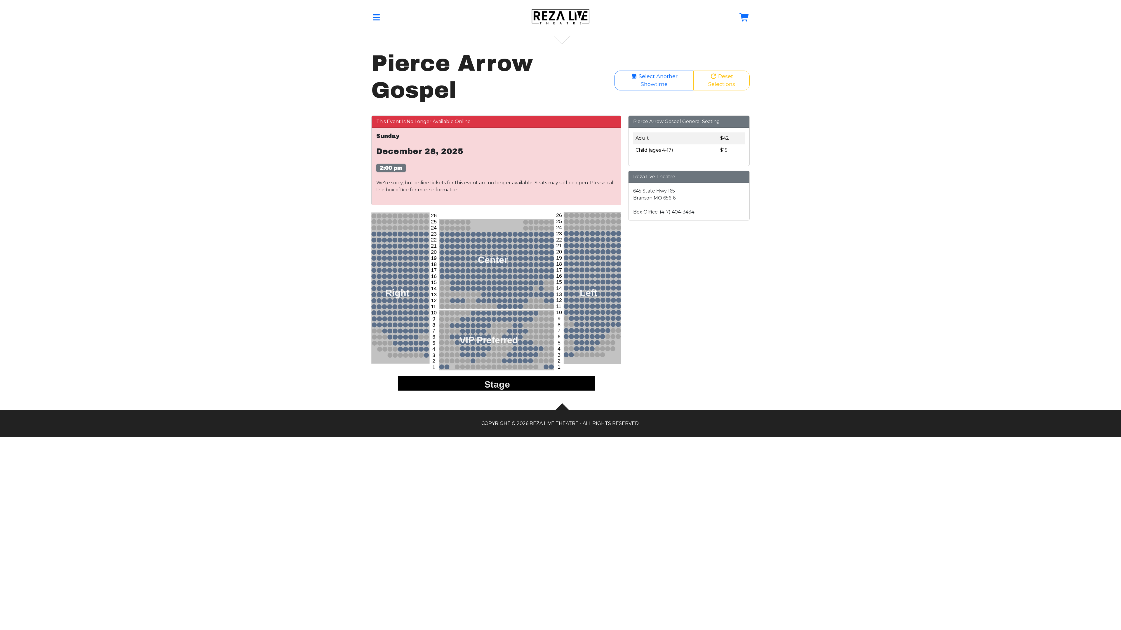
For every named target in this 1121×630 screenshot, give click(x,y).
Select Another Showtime (657, 80)
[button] (376, 19)
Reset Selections (721, 80)
